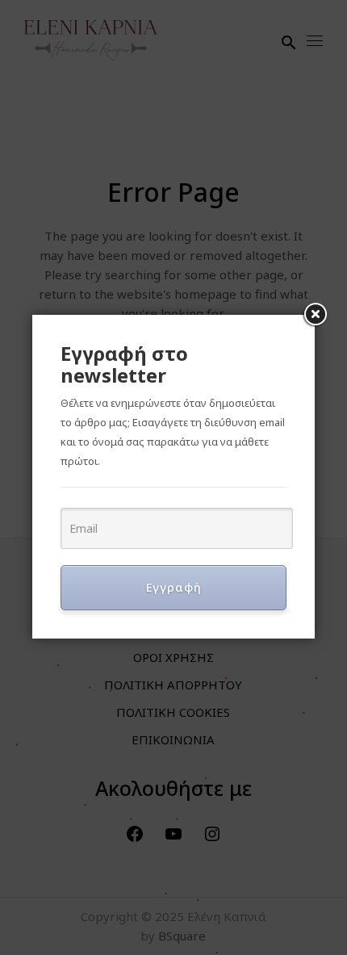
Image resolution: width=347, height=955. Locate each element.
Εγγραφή (174, 587)
